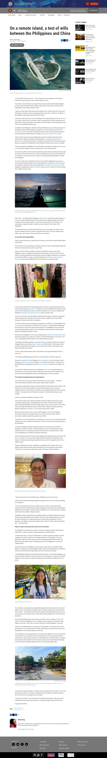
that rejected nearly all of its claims (51, 133)
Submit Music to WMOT (64, 748)
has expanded (19, 325)
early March (46, 167)
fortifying (24, 628)
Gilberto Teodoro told (38, 344)
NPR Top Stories (18, 708)
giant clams (31, 309)
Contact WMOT (43, 741)
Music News (11, 15)
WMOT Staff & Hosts (44, 745)
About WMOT (43, 748)
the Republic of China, (31, 408)
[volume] (14, 10)
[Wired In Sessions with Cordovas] (80, 81)
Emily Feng (17, 39)
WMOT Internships (63, 745)
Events (60, 15)
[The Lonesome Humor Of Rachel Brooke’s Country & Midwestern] (80, 37)
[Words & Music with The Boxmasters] (80, 62)
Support (42, 15)
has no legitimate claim (45, 360)
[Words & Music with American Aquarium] (80, 71)
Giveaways (66, 15)
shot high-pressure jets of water (53, 165)
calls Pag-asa (43, 218)
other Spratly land (29, 362)
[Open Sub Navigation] (16, 15)
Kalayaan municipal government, (31, 313)
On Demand (51, 15)
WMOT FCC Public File (83, 741)
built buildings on (43, 325)
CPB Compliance (82, 745)
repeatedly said (25, 360)
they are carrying (43, 364)
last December (36, 167)
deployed (33, 155)
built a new (47, 369)
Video (20, 15)
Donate (95, 4)
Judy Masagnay (49, 419)
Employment (62, 741)
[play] (10, 10)
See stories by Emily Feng (25, 729)
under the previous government (56, 335)
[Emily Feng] (13, 723)
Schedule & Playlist (31, 15)
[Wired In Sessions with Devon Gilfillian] (80, 28)
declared (48, 510)
